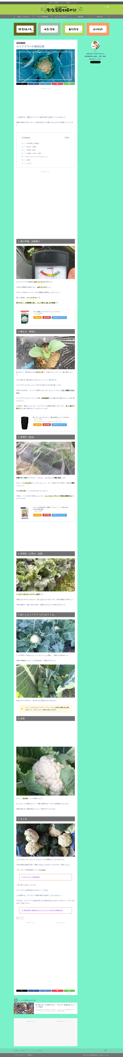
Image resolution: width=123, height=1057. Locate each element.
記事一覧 (99, 16)
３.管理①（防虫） (31, 150)
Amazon (37, 317)
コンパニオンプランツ (61, 16)
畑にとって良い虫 (23, 16)
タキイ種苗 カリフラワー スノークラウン (47, 312)
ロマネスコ (34, 707)
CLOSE (67, 137)
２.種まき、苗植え (31, 146)
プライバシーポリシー (20, 1054)
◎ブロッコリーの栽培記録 (30, 877)
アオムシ (40, 478)
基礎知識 (80, 16)
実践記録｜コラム (21, 43)
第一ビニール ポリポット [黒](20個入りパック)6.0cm (51, 417)
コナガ (47, 478)
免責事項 (30, 1054)
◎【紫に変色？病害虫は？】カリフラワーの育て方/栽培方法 (42, 910)
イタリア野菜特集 (42, 16)
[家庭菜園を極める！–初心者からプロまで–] (61, 13)
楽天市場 (46, 317)
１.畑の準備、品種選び (32, 143)
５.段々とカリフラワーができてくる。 (37, 156)
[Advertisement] (45, 101)
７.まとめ (28, 163)
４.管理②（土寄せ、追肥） (34, 153)
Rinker (40, 313)
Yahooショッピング (59, 317)
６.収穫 (28, 160)
